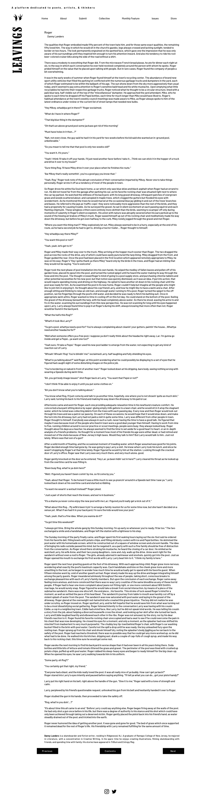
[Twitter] (114, 791)
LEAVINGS (18, 42)
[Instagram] (107, 791)
